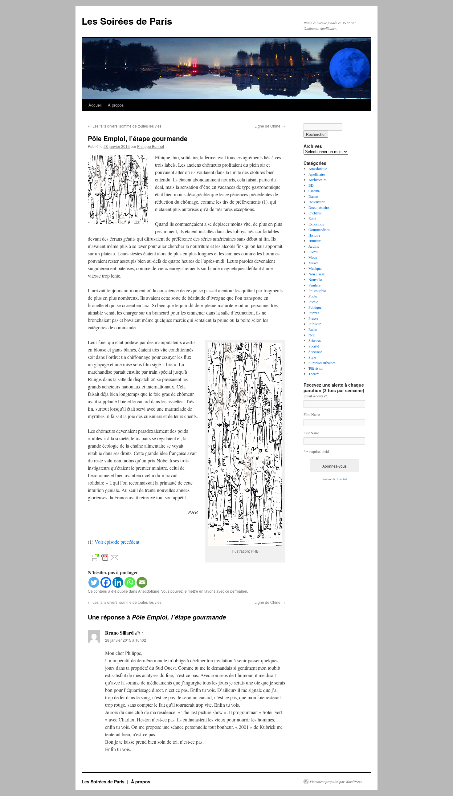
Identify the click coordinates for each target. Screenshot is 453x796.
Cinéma (314, 190)
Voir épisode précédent (117, 541)
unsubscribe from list (334, 479)
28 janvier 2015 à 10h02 (125, 640)
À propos (116, 105)
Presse (313, 318)
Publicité (314, 323)
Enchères (315, 212)
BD (311, 185)
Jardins (313, 246)
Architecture (317, 179)
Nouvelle (315, 279)
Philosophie (317, 290)
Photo (312, 296)
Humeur (314, 240)
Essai (312, 218)
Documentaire (318, 207)
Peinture (314, 284)
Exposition (316, 223)
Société (313, 345)
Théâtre (313, 373)
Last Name (311, 432)
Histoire (314, 235)
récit (311, 334)
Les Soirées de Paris (127, 20)
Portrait (313, 312)
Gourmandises (319, 229)
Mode (312, 257)
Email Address (315, 395)
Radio (312, 329)
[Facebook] (105, 582)
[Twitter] (93, 582)
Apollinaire (316, 174)
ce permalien (236, 591)
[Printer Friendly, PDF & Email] (105, 557)
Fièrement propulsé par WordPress (336, 781)
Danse (313, 196)
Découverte (316, 201)
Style (312, 357)
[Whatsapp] (129, 582)
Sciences (314, 340)
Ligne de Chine (270, 125)
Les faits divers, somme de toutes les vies (124, 125)
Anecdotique (148, 591)
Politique (314, 307)
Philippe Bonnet (150, 146)
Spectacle (315, 351)
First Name (312, 414)
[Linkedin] (117, 582)
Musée (313, 262)
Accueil (95, 105)
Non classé (316, 273)
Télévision (315, 368)
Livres (313, 251)
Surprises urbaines (322, 362)
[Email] (142, 582)
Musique (314, 268)
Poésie (313, 301)
